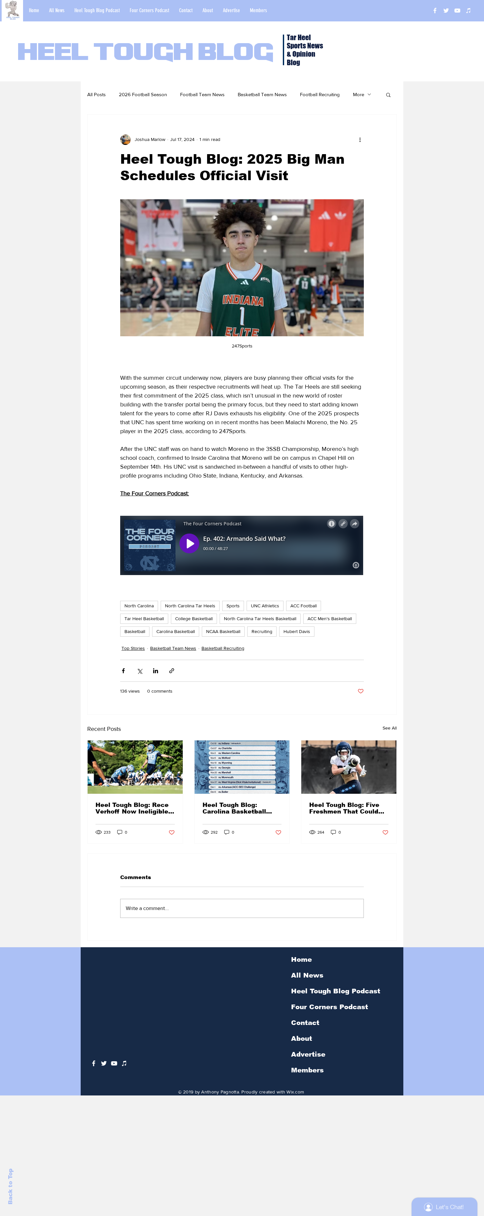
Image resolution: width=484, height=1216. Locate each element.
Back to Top (10, 1186)
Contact (305, 1022)
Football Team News (202, 94)
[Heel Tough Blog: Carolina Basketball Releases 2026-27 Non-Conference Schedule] (242, 767)
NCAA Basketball (223, 631)
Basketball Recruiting (223, 648)
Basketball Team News (262, 94)
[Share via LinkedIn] (155, 671)
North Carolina (139, 605)
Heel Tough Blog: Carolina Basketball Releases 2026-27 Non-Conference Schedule (239, 808)
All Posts (96, 94)
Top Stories (133, 648)
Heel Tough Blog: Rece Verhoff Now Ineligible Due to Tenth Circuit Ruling (132, 808)
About (301, 1038)
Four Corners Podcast (329, 1006)
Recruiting (262, 631)
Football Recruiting (320, 94)
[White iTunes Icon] (468, 10)
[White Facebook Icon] (93, 1063)
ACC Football (303, 605)
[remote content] (242, 546)
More (358, 94)
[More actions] (360, 140)
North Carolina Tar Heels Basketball (260, 618)
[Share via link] (172, 671)
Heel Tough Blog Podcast (335, 991)
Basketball (134, 631)
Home (301, 959)
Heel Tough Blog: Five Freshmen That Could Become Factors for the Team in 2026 (347, 808)
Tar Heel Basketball (144, 618)
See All (390, 728)
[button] (388, 94)
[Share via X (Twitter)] (139, 671)
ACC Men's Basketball (330, 618)
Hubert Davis (296, 631)
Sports (233, 605)
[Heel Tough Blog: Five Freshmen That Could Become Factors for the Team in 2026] (348, 767)
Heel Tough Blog (146, 53)
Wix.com (295, 1091)
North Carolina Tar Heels (190, 605)
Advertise (308, 1054)
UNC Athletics (265, 605)
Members (307, 1070)
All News (307, 975)
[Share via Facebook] (123, 671)
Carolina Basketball (175, 631)
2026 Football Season (143, 94)
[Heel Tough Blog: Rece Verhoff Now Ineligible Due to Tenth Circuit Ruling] (135, 767)
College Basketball (194, 618)
